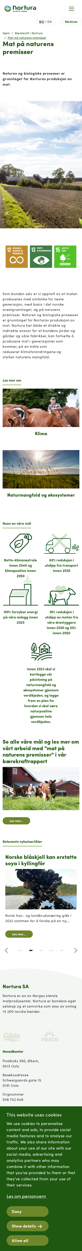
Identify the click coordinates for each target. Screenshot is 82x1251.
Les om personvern (26, 1196)
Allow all (20, 1240)
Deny (16, 1211)
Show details (24, 1226)
